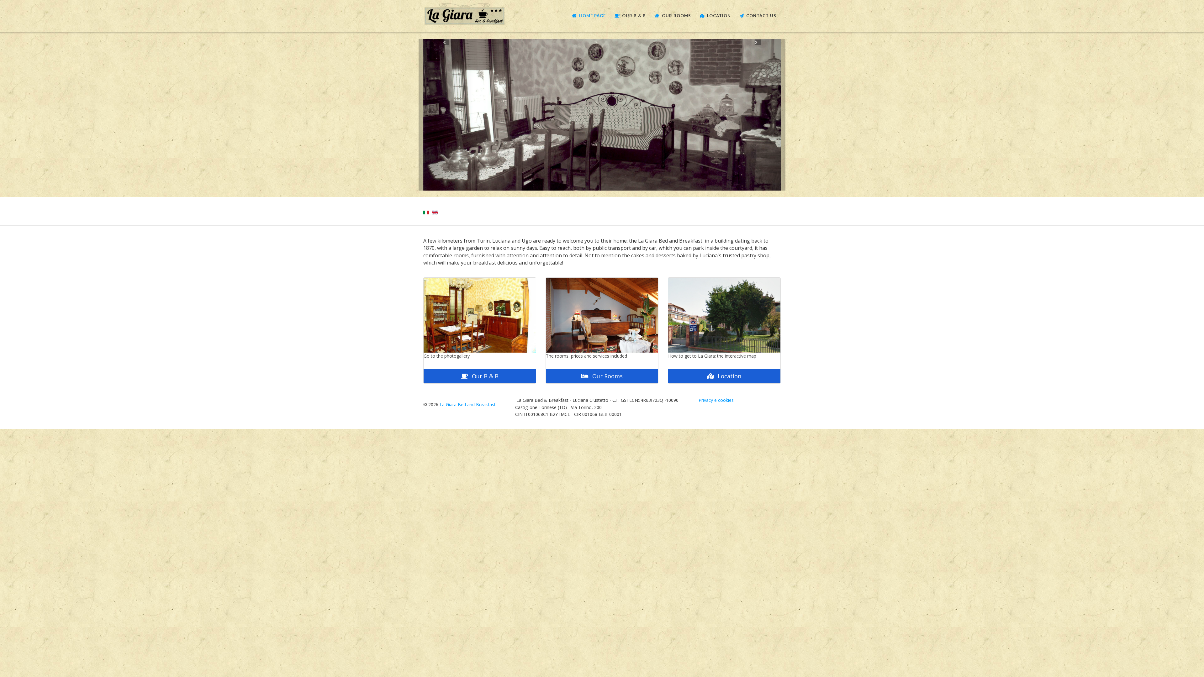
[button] (446, 115)
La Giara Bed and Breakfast (468, 405)
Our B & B (634, 15)
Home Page (592, 15)
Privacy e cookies (716, 400)
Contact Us (761, 15)
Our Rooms (676, 15)
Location (719, 15)
